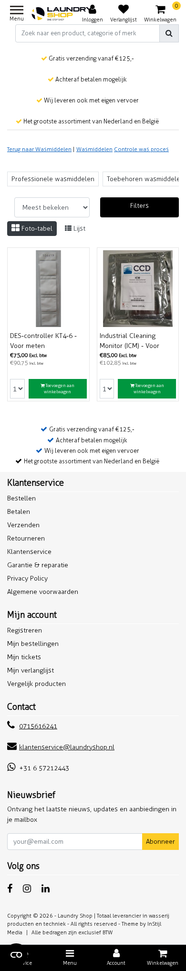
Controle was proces (141, 149)
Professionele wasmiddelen (52, 179)
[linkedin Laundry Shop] (45, 888)
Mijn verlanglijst (30, 670)
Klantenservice (29, 552)
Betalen (18, 512)
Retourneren (26, 538)
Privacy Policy (27, 578)
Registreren (24, 630)
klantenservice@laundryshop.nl (66, 747)
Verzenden (23, 525)
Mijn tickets (24, 657)
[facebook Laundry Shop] (9, 888)
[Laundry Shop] (62, 13)
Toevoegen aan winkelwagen (59, 389)
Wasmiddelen (94, 149)
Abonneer (160, 842)
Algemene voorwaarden (42, 592)
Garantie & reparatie (37, 565)
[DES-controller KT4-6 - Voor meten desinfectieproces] (48, 288)
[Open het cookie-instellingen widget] (16, 954)
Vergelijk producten (36, 684)
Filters (139, 206)
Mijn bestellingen (33, 644)
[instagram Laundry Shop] (27, 888)
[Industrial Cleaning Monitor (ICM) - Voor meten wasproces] (138, 288)
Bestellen (21, 498)
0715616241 (38, 726)
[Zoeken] (169, 33)
